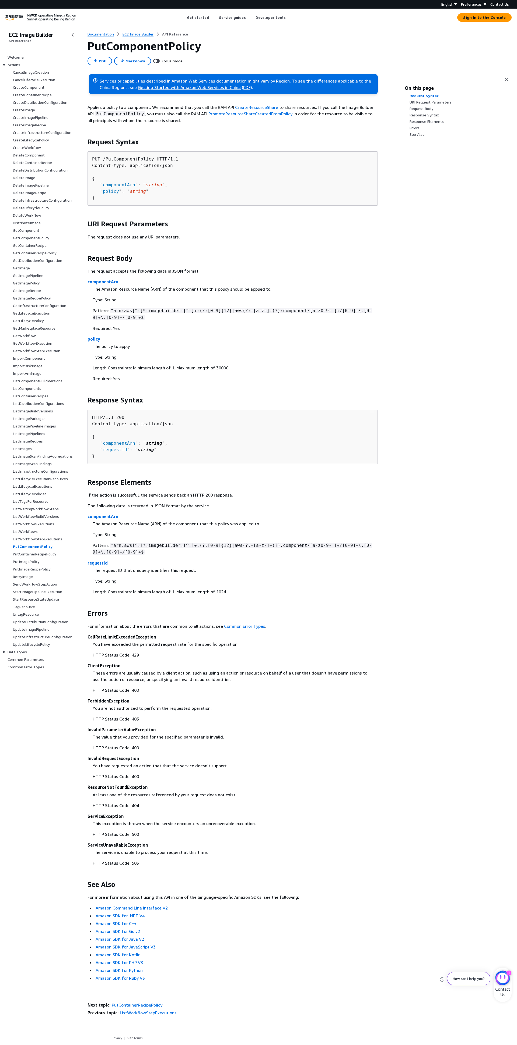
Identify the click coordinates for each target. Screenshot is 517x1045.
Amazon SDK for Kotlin (118, 954)
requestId (115, 449)
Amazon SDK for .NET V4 (120, 915)
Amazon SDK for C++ (116, 923)
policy (111, 191)
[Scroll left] (182, 17)
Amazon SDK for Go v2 (118, 931)
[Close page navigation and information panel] (507, 79)
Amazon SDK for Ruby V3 (120, 978)
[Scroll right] (289, 17)
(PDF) (247, 87)
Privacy (117, 1038)
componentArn (119, 184)
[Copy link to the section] (83, 142)
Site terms (135, 1038)
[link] (175, 34)
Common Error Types (244, 626)
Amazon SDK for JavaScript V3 (126, 947)
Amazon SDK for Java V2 (120, 939)
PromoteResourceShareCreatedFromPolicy (250, 113)
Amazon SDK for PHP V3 (119, 962)
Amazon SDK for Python (119, 970)
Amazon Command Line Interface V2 (132, 908)
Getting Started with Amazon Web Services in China (189, 87)
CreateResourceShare (256, 107)
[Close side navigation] (72, 34)
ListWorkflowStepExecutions (148, 1012)
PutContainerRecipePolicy (137, 1005)
